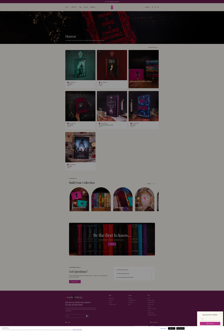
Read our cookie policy (77, 329)
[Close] (220, 313)
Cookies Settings (163, 328)
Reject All (171, 328)
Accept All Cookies (180, 328)
